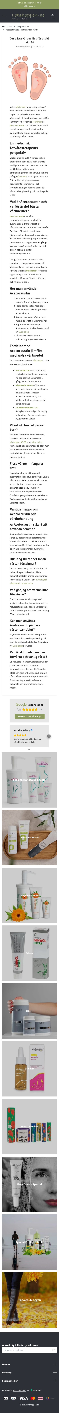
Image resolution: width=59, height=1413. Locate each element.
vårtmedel (21, 119)
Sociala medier (10, 1393)
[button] (10, 749)
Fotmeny (6, 1385)
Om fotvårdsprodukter (19, 39)
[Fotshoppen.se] (29, 23)
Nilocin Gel (37, 454)
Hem (4, 39)
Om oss (6, 1377)
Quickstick (23, 344)
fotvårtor (37, 134)
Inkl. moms (28, 6)
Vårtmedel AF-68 (18, 454)
